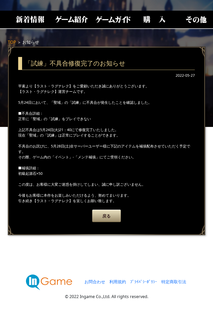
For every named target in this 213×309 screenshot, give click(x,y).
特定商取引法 (173, 282)
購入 (154, 19)
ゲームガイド (113, 19)
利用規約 (117, 282)
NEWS (29, 19)
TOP (12, 42)
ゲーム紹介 (71, 19)
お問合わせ (94, 282)
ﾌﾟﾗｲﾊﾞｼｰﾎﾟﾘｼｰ (143, 282)
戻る (106, 216)
